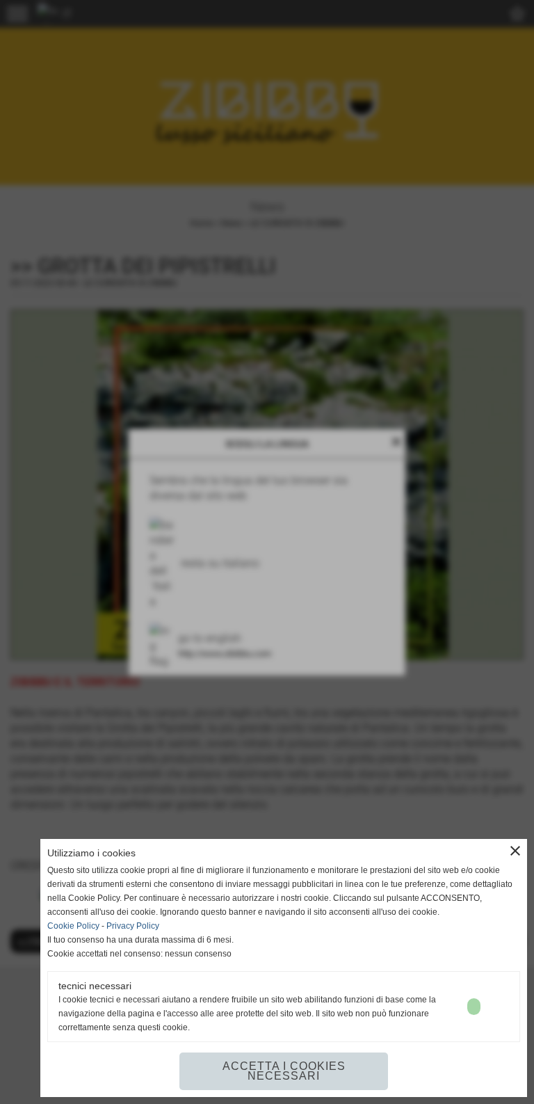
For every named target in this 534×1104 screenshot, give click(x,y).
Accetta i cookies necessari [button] (284, 1071)
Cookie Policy (73, 926)
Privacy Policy (132, 926)
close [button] (515, 850)
